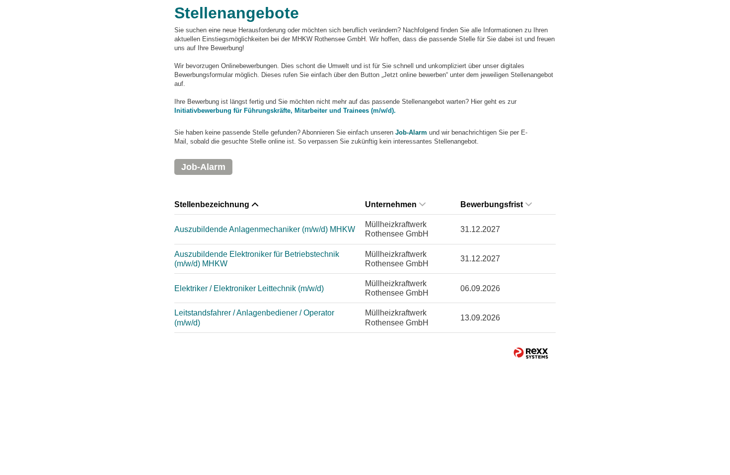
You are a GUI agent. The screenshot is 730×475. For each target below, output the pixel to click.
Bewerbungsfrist (491, 204)
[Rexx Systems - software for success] (530, 353)
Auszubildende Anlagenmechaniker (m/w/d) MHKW (264, 229)
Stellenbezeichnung (211, 204)
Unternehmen (391, 204)
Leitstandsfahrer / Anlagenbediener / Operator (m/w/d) (254, 317)
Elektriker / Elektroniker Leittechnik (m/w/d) (249, 288)
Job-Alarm (411, 132)
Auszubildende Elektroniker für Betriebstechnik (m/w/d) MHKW (256, 259)
